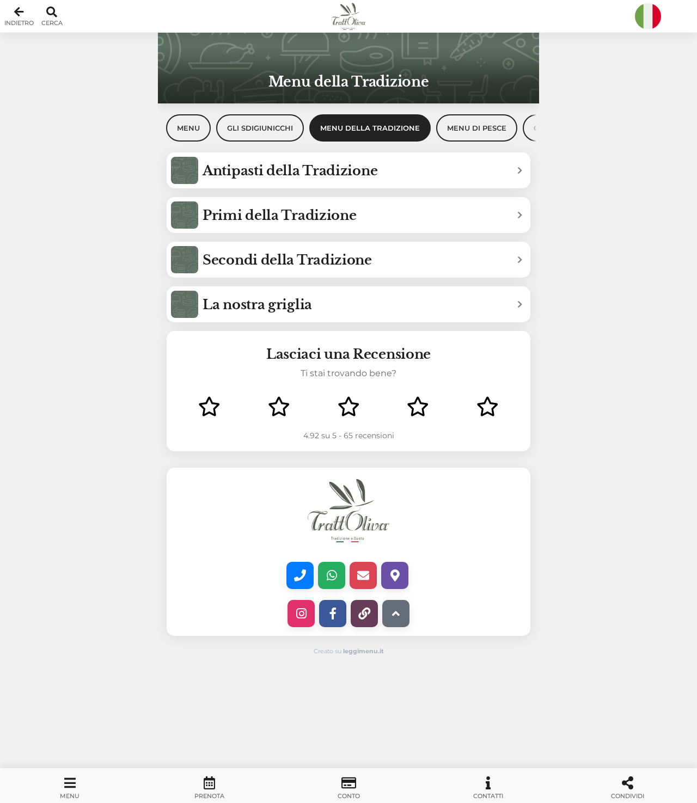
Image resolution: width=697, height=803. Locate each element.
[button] (348, 16)
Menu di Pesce (476, 128)
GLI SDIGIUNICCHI (260, 128)
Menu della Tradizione (370, 128)
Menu (188, 128)
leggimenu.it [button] (363, 651)
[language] (648, 16)
